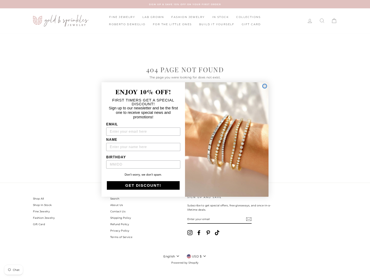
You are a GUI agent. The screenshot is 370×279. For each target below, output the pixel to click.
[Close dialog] (265, 86)
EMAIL (112, 124)
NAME (111, 139)
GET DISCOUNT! (143, 185)
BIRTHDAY (116, 157)
